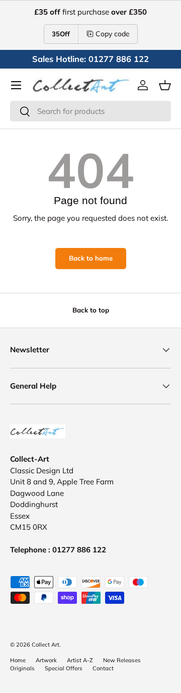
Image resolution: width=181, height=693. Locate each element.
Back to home (91, 258)
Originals (22, 668)
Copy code (113, 33)
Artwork (46, 660)
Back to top (90, 310)
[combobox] (90, 111)
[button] (165, 85)
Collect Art (45, 644)
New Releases (122, 660)
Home (18, 660)
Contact (103, 668)
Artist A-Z (80, 660)
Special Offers (63, 668)
